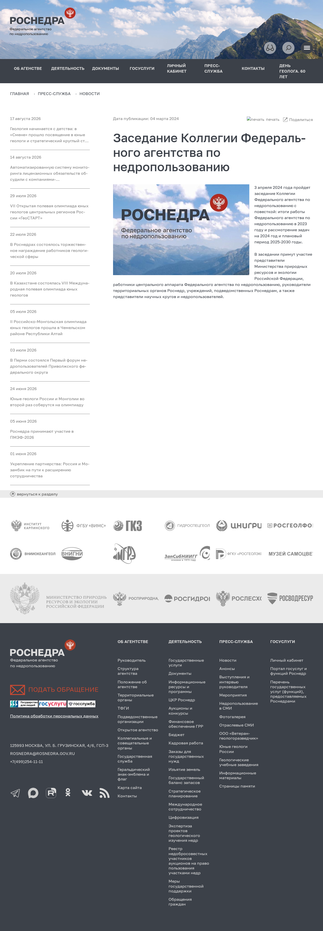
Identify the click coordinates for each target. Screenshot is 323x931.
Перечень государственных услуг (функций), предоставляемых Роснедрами (288, 691)
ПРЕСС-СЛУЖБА (213, 68)
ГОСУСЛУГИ (142, 68)
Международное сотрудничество (185, 806)
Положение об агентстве (132, 684)
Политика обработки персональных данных (54, 715)
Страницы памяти (237, 786)
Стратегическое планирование (185, 793)
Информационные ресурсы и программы (187, 686)
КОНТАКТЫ (253, 68)
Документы (180, 673)
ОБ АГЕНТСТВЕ (133, 641)
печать (272, 119)
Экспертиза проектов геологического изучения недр (184, 833)
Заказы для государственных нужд (186, 756)
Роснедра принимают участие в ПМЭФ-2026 (42, 434)
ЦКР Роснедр (182, 699)
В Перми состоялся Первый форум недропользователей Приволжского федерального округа (48, 366)
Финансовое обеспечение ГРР (186, 724)
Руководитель (132, 660)
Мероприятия (233, 694)
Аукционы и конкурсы (180, 710)
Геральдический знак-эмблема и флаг (134, 774)
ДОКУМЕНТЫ (105, 68)
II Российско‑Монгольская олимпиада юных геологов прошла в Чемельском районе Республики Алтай (48, 327)
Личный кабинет (286, 660)
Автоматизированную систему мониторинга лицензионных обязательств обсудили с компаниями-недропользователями (49, 173)
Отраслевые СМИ (236, 725)
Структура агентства (128, 671)
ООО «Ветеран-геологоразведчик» (238, 736)
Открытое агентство (138, 729)
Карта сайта (130, 787)
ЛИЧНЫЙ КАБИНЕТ (176, 68)
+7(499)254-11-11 (26, 761)
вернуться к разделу (37, 494)
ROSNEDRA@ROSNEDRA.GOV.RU (42, 753)
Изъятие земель (184, 769)
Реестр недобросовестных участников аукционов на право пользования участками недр (189, 860)
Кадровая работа (186, 742)
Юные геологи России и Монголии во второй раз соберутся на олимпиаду (47, 401)
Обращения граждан (180, 902)
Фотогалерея (232, 716)
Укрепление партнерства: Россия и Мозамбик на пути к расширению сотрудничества (49, 469)
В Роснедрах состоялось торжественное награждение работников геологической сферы (49, 250)
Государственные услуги (186, 662)
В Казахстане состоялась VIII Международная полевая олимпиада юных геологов (49, 289)
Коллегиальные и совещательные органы (135, 743)
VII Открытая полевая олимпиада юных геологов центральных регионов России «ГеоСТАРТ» (49, 211)
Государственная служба (135, 759)
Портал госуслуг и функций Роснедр (288, 671)
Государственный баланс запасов (186, 780)
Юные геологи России (233, 749)
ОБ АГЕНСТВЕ (28, 68)
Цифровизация (184, 817)
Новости (227, 660)
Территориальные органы (136, 697)
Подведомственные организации (137, 719)
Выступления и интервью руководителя (234, 681)
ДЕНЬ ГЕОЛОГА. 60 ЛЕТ (292, 71)
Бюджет (176, 734)
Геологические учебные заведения (238, 762)
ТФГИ (123, 708)
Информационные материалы (237, 775)
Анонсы (227, 668)
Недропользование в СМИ (238, 706)
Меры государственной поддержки (186, 886)
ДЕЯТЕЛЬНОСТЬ (68, 68)
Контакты (127, 795)
